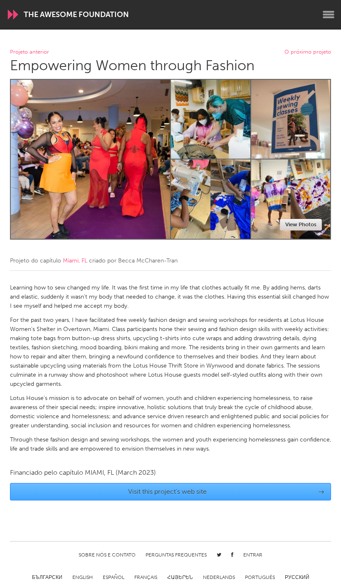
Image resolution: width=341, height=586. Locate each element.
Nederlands (219, 577)
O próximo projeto (307, 52)
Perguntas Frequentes (176, 555)
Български (47, 577)
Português (260, 577)
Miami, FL (75, 260)
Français (145, 577)
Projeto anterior (29, 52)
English (82, 577)
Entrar (252, 555)
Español (113, 577)
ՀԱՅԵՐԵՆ (180, 577)
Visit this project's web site (226, 491)
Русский (297, 577)
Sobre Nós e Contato (107, 555)
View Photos (300, 224)
